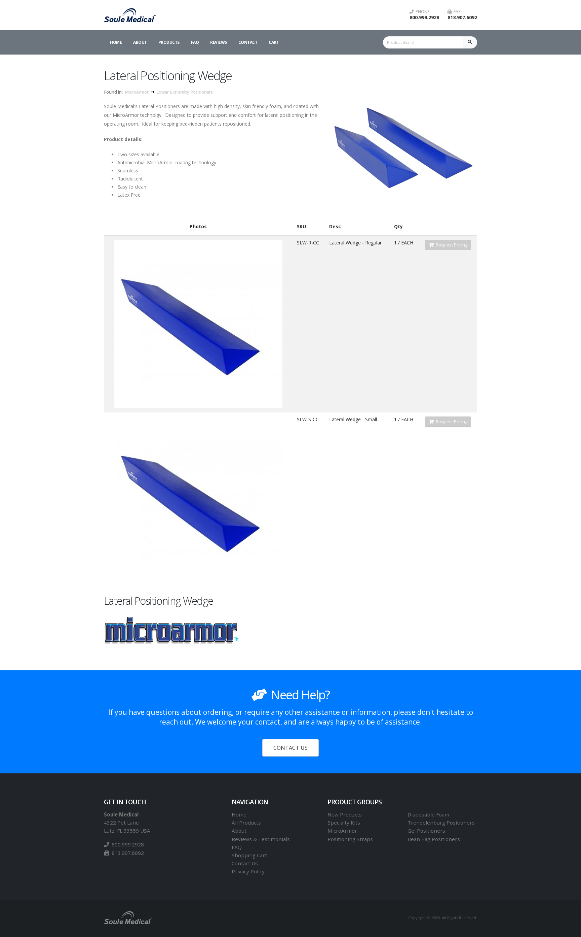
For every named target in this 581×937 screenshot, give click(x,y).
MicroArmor (137, 92)
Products (169, 42)
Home (116, 42)
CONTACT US (290, 747)
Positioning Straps (350, 839)
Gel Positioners (426, 830)
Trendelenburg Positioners (441, 822)
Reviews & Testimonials (261, 839)
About (140, 42)
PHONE (421, 11)
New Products (344, 814)
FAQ (195, 42)
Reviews (218, 42)
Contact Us (245, 863)
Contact (248, 42)
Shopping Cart (249, 855)
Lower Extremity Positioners (184, 92)
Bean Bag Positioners (434, 839)
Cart (274, 42)
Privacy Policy (248, 871)
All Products (246, 822)
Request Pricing (450, 245)
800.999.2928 (424, 17)
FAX (456, 11)
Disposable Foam (428, 814)
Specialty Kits (343, 822)
